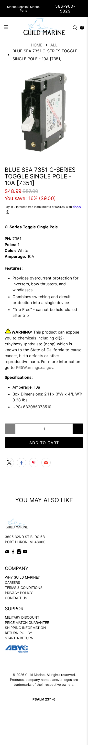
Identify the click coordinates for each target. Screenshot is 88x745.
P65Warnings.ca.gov (34, 367)
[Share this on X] (9, 462)
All (53, 45)
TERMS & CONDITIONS (24, 587)
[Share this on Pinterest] (33, 462)
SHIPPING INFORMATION (25, 628)
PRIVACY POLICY (19, 593)
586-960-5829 (65, 9)
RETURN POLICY (18, 633)
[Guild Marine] (44, 27)
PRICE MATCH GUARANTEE (27, 622)
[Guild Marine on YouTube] (25, 553)
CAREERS (12, 582)
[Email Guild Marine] (7, 553)
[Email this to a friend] (46, 462)
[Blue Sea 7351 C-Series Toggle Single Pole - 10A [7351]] (44, 112)
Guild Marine (35, 675)
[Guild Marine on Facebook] (13, 553)
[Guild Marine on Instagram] (19, 553)
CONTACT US (16, 598)
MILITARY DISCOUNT (22, 617)
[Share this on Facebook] (21, 462)
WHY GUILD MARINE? (22, 577)
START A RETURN (19, 638)
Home (37, 45)
